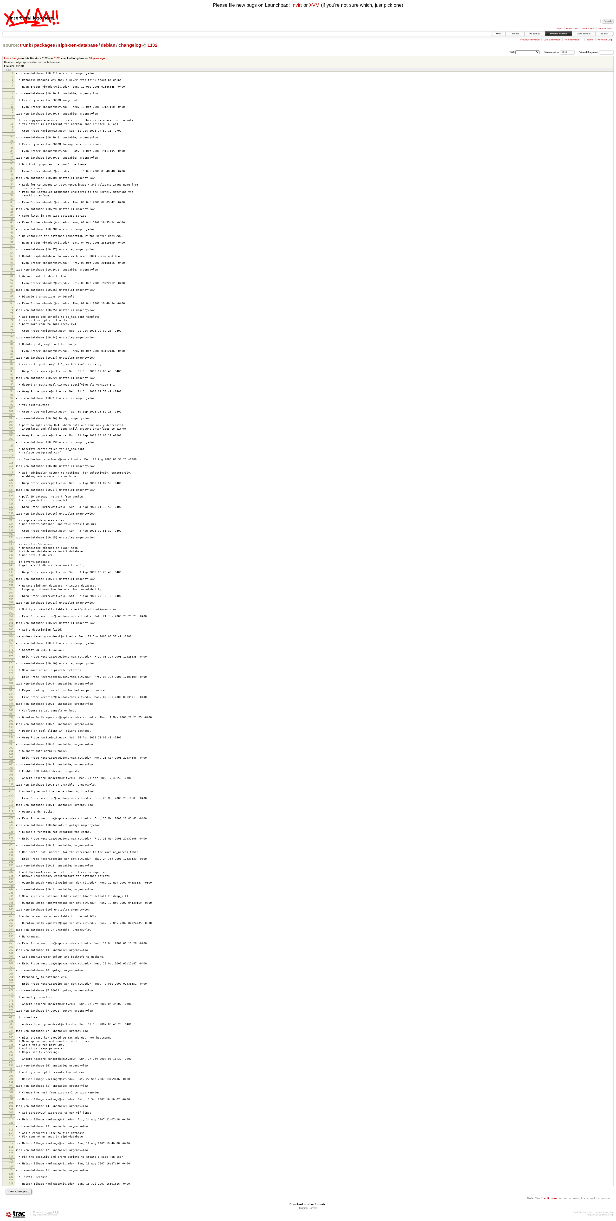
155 (11, 595)
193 (11, 723)
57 (11, 262)
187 (11, 703)
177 (11, 669)
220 (11, 815)
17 (11, 127)
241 (11, 886)
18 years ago (97, 58)
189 (11, 710)
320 (11, 1153)
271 (11, 987)
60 (11, 272)
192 (11, 720)
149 (11, 575)
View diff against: (589, 52)
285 (11, 1034)
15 (11, 120)
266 (11, 970)
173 (11, 656)
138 (11, 537)
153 (11, 589)
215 (11, 797)
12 (11, 110)
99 (11, 404)
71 (11, 309)
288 (11, 1044)
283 (11, 1027)
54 (11, 252)
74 (11, 320)
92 (11, 381)
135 (11, 527)
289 (11, 1048)
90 (11, 374)
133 (11, 520)
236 (11, 868)
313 (11, 1129)
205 (11, 764)
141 (11, 547)
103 (11, 418)
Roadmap (534, 33)
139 (11, 540)
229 (11, 845)
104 (11, 421)
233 (11, 858)
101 (11, 411)
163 (11, 622)
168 (11, 639)
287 (11, 1041)
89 (11, 370)
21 (11, 140)
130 (11, 510)
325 (11, 1170)
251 (11, 919)
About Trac (588, 28)
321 (11, 1156)
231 (11, 851)
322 (11, 1160)
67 (11, 296)
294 (11, 1065)
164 (11, 626)
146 (11, 565)
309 (11, 1116)
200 (11, 747)
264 (11, 963)
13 (11, 113)
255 (11, 933)
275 (11, 1000)
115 (11, 459)
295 (11, 1068)
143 (11, 554)
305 (11, 1102)
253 (11, 926)
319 (11, 1149)
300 (11, 1085)
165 (11, 629)
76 (11, 327)
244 (11, 895)
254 (11, 929)
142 (11, 551)
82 (11, 347)
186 (11, 700)
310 (11, 1119)
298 (11, 1078)
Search (604, 33)
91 (11, 377)
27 (11, 161)
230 (11, 848)
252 (11, 922)
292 (11, 1058)
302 (11, 1092)
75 (11, 323)
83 (11, 350)
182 (11, 686)
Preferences (605, 28)
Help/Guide (572, 28)
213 (11, 791)
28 (11, 164)
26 (11, 157)
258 (11, 943)
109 (11, 438)
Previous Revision (530, 39)
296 (11, 1072)
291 (11, 1055)
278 (11, 1010)
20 (11, 137)
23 (11, 147)
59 (11, 269)
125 (11, 493)
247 (11, 906)
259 (11, 946)
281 (11, 1020)
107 (11, 432)
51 (11, 242)
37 (11, 195)
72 (11, 313)
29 (11, 167)
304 (11, 1099)
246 (11, 902)
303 (11, 1095)
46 (11, 225)
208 (11, 774)
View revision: (551, 52)
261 (11, 953)
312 (11, 1125)
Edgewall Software (47, 1214)
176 (11, 666)
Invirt (296, 5)
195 (11, 730)
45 (11, 222)
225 (11, 831)
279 (11, 1014)
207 (11, 770)
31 (11, 174)
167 (11, 636)
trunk (25, 45)
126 (11, 496)
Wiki (498, 33)
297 (11, 1075)
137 (11, 534)
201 (11, 750)
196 (11, 734)
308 (11, 1112)
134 (11, 523)
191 (11, 717)
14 (11, 117)
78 (11, 334)
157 (11, 602)
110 (11, 441)
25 (11, 154)
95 (11, 391)
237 (11, 872)
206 (11, 767)
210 (11, 781)
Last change (12, 58)
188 (11, 707)
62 (11, 279)
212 (11, 788)
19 (11, 134)
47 (11, 228)
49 (11, 235)
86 (11, 361)
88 (11, 367)
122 (11, 482)
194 (11, 727)
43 (11, 215)
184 (11, 693)
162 (11, 619)
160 (11, 612)
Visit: (512, 52)
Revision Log (604, 39)
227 (11, 838)
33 (11, 181)
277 (11, 1007)
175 (11, 663)
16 (11, 123)
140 (11, 544)
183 (11, 690)
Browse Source (558, 33)
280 (11, 1017)
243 (11, 892)
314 (11, 1132)
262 (11, 956)
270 (11, 983)
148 (11, 571)
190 (11, 713)
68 (11, 299)
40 (11, 205)
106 (11, 428)
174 (11, 660)
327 (11, 1176)
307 (11, 1109)
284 (11, 1030)
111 (11, 445)
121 (11, 479)
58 (11, 266)
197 (11, 737)
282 (11, 1023)
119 (11, 472)
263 (11, 960)
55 (11, 255)
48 (11, 232)
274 (11, 996)
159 (11, 609)
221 (11, 818)
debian (108, 45)
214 (11, 794)
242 (11, 889)
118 (11, 469)
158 (11, 606)
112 (11, 448)
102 (11, 414)
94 (11, 388)
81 (11, 343)
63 (11, 282)
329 (11, 1183)
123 (11, 486)
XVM (314, 5)
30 (11, 170)
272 (11, 990)
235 (11, 865)
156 (11, 599)
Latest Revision (552, 39)
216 (11, 801)
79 (11, 337)
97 (11, 397)
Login (559, 28)
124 (11, 489)
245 (11, 899)
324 (11, 1166)
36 (11, 191)
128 (11, 503)
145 (11, 561)
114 (11, 455)
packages (44, 45)
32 (11, 177)
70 (11, 306)
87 (11, 364)
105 (11, 424)
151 (11, 582)
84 (11, 354)
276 (11, 1003)
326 (11, 1173)
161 (11, 615)
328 (11, 1180)
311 (11, 1122)
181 (11, 683)
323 (11, 1163)
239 (11, 879)
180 (11, 680)
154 (11, 592)
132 (11, 517)
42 (11, 212)
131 (11, 513)
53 (11, 249)
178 (11, 673)
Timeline (515, 33)
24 (11, 150)
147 (11, 568)
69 (11, 303)
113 (11, 452)
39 (11, 201)
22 (11, 143)
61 (11, 276)
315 (11, 1136)
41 (11, 208)
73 (11, 316)
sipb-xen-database (78, 45)
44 (11, 219)
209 (11, 777)
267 (11, 973)
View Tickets (583, 33)
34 (11, 184)
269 (11, 980)
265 (11, 966)
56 (11, 259)
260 (11, 949)
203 (11, 757)
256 (11, 936)
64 (11, 286)
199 (11, 744)
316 (11, 1139)
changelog (129, 45)
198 (11, 740)
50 (11, 239)
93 (11, 384)
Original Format (308, 1208)
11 (12, 106)
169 (11, 642)
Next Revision (572, 39)
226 (11, 835)
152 (11, 585)
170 (11, 646)
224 (11, 828)
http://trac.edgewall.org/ (600, 1214)
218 (11, 808)
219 (11, 811)
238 (11, 875)
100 (11, 408)
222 (11, 821)
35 (11, 188)
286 (11, 1037)
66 (11, 293)
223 (11, 824)
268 (11, 976)
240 (11, 882)
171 (11, 649)
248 (11, 909)
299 (11, 1082)
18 (11, 130)
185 (11, 696)
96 (11, 394)
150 (11, 578)
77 (11, 330)
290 (11, 1051)
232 (11, 855)
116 (11, 462)
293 (11, 1062)
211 (11, 784)
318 (11, 1146)
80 (11, 340)
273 (11, 993)
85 (11, 357)
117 (11, 465)
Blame (590, 39)
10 (11, 103)
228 (11, 841)
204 (11, 761)
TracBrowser (549, 1198)
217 (11, 804)
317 (11, 1143)
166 (11, 633)
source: (11, 45)
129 (11, 506)
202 (11, 754)
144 (11, 558)
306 (11, 1105)
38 (11, 198)
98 (11, 401)
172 (11, 653)
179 (11, 676)
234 (11, 862)
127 (11, 499)
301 (11, 1089)
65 (11, 289)
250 (11, 916)
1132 (153, 45)
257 (11, 939)
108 (11, 435)
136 (11, 530)
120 (11, 476)
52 (11, 246)
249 (11, 912)
